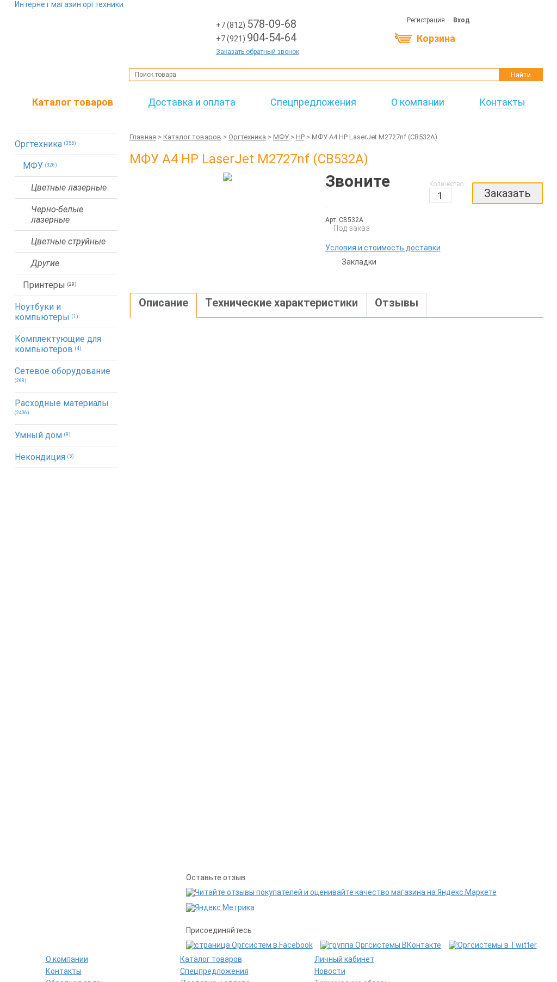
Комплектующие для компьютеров (58, 344)
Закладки (336, 262)
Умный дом (43, 435)
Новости (329, 971)
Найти (521, 75)
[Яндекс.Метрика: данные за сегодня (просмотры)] (220, 907)
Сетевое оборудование (62, 374)
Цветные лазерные (69, 187)
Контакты (502, 102)
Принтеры (50, 285)
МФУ (40, 166)
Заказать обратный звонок (257, 52)
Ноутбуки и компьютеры (46, 312)
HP (300, 137)
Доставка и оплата (192, 102)
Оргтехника (45, 144)
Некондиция (44, 457)
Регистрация (426, 20)
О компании (417, 102)
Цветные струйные (68, 241)
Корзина (436, 38)
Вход (461, 20)
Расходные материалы (62, 406)
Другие (45, 263)
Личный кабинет (344, 959)
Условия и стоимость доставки (383, 247)
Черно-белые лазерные (57, 214)
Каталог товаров (72, 102)
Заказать (507, 193)
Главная (142, 137)
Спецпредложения (313, 102)
